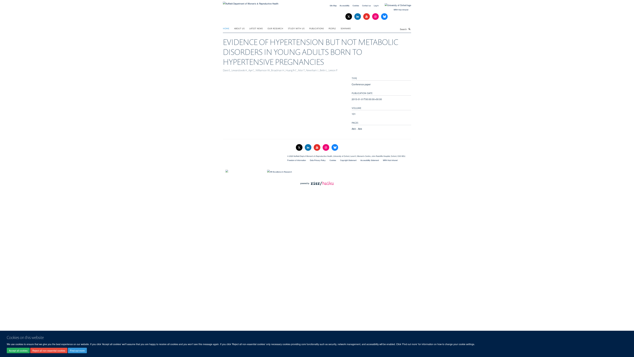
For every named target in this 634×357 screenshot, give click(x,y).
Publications (316, 28)
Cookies (355, 5)
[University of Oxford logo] (395, 5)
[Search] (409, 29)
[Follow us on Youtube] (366, 16)
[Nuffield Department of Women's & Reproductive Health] (250, 2)
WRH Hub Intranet (401, 9)
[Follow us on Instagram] (375, 16)
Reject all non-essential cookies (48, 350)
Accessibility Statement (369, 160)
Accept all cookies (18, 350)
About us (239, 28)
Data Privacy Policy (318, 160)
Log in (376, 5)
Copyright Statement (348, 160)
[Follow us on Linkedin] (358, 16)
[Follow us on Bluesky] (384, 16)
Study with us (296, 28)
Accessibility (345, 5)
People (332, 28)
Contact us (366, 5)
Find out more (77, 350)
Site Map (333, 5)
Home (226, 28)
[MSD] (252, 155)
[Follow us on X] (349, 16)
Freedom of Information (296, 160)
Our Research (275, 28)
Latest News (256, 28)
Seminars (346, 28)
